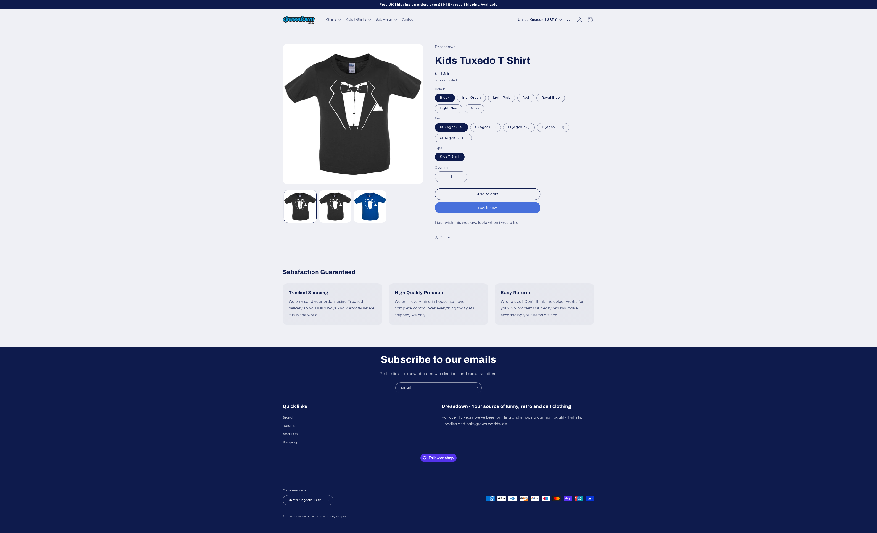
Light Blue (448, 108)
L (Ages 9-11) (553, 127)
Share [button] (445, 237)
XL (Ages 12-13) (453, 138)
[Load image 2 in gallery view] (335, 206)
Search (288, 417)
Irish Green (471, 98)
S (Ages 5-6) (485, 127)
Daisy (474, 108)
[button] (332, 20)
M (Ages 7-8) (519, 127)
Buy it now (487, 208)
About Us (290, 434)
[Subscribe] (476, 387)
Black (445, 98)
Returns (289, 425)
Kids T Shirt (450, 156)
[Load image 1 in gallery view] (300, 206)
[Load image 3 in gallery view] (370, 206)
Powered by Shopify (332, 516)
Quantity (441, 167)
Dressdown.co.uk (306, 516)
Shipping (290, 442)
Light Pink (501, 98)
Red (525, 98)
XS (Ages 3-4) (451, 127)
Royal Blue (551, 98)
